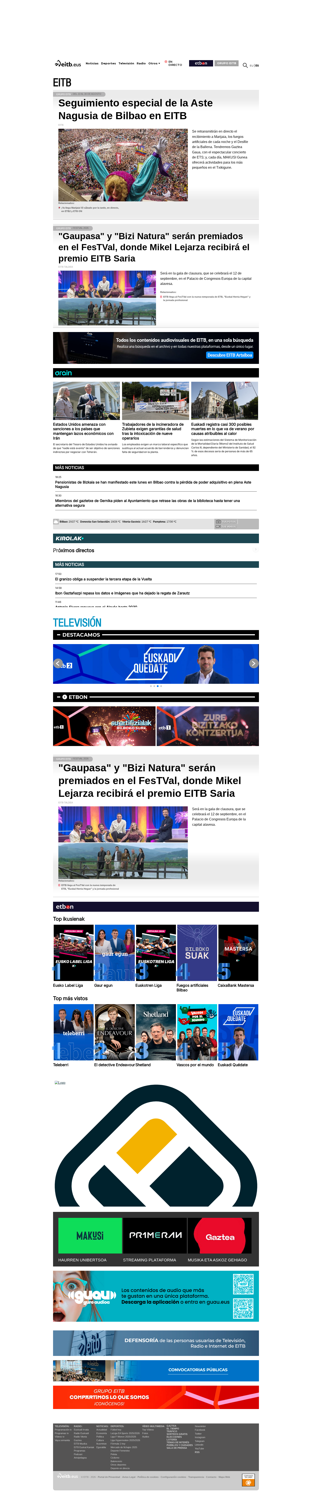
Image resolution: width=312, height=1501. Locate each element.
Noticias (92, 63)
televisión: (62, 1426)
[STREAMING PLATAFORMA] (155, 1235)
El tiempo (173, 1428)
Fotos (145, 1433)
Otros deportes (118, 1464)
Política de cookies (148, 1477)
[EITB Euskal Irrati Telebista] (68, 63)
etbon (78, 697)
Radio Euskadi (81, 1433)
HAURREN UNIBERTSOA (82, 1260)
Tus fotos (229, 521)
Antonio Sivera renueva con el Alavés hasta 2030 (96, 607)
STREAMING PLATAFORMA (149, 1260)
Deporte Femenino (120, 1450)
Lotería (172, 1439)
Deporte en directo (120, 1468)
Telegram (199, 1441)
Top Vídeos (148, 1429)
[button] (151, 686)
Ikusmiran (101, 1443)
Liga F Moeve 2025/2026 (123, 1436)
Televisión (126, 63)
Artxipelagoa (80, 1457)
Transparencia (196, 1477)
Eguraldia (101, 1447)
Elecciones (174, 1437)
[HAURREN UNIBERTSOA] (90, 1235)
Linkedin (199, 1444)
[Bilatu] (245, 65)
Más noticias (69, 467)
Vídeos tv (60, 1436)
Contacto (211, 1477)
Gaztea (78, 1440)
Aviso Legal (128, 1477)
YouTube (199, 1448)
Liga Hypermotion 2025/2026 (125, 1440)
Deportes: (117, 1426)
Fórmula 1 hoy (118, 1443)
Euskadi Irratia (81, 1429)
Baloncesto (116, 1461)
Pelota (114, 1454)
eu (251, 65)
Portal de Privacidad (109, 1477)
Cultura (100, 1440)
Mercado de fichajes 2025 (124, 1447)
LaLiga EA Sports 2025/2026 (125, 1433)
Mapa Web (224, 1477)
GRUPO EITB (226, 63)
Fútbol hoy (116, 1429)
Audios (145, 1436)
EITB (62, 82)
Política (100, 1436)
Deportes (108, 63)
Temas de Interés (178, 1442)
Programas (79, 1450)
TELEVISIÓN (77, 623)
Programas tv (62, 1433)
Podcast (78, 1454)
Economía (101, 1433)
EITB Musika (80, 1443)
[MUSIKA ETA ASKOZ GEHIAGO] (220, 1235)
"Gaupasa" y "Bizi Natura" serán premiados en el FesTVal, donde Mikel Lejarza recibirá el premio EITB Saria (154, 247)
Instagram (200, 1437)
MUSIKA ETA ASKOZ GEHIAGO (217, 1260)
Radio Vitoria (80, 1436)
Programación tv (63, 1429)
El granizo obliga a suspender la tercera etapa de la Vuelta (103, 579)
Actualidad (101, 1429)
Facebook (200, 1430)
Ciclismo (115, 1457)
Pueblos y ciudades (180, 1445)
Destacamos (81, 635)
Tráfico (172, 1431)
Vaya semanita (62, 1440)
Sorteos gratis (177, 1434)
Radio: (78, 1426)
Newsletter (200, 1426)
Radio (141, 63)
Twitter (198, 1433)
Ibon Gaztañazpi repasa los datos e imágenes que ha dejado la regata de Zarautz (122, 593)
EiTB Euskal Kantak (84, 1447)
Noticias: (102, 1426)
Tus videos (229, 526)
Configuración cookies (173, 1477)
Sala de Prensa (177, 1448)
